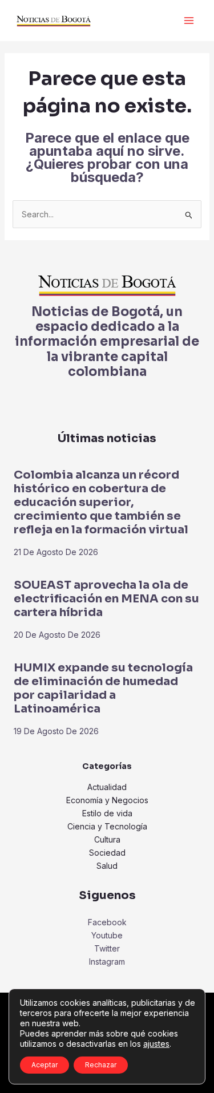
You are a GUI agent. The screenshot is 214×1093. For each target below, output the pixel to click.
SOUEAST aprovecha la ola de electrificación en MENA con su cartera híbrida (106, 599)
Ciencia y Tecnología (107, 826)
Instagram (107, 961)
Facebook (107, 922)
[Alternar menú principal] (188, 21)
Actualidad (107, 787)
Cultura (107, 839)
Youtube (107, 935)
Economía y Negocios (107, 800)
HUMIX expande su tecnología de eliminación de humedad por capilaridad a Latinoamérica (103, 688)
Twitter (107, 948)
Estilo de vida (107, 813)
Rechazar (100, 1064)
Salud (107, 866)
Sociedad (107, 852)
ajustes (156, 1044)
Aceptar (44, 1064)
